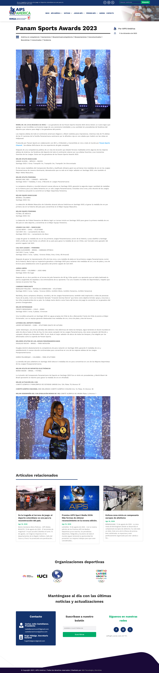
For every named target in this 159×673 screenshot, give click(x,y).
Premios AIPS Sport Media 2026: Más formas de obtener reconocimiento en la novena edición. (79, 518)
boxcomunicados (94, 37)
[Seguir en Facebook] (104, 2)
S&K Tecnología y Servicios (92, 670)
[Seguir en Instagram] (108, 2)
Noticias (67, 13)
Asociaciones (46, 37)
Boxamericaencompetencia (63, 37)
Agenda (102, 13)
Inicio (47, 13)
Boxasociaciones (81, 37)
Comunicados (36, 40)
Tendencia (47, 40)
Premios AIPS (91, 13)
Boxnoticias (25, 40)
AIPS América (55, 13)
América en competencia (30, 37)
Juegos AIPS (78, 13)
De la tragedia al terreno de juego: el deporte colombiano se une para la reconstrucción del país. (40, 3)
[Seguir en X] (112, 2)
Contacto (110, 13)
